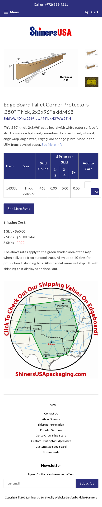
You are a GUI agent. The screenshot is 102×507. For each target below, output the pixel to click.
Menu (14, 12)
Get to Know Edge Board (51, 435)
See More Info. (52, 144)
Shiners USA (36, 497)
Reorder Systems (51, 430)
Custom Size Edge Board (51, 446)
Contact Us (51, 413)
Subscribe (87, 483)
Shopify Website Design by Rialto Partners (71, 497)
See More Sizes (19, 209)
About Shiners (51, 419)
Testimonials (51, 452)
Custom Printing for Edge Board (51, 441)
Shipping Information (51, 424)
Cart (94, 12)
